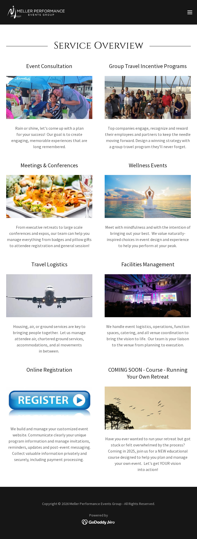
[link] (36, 12)
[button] (190, 12)
